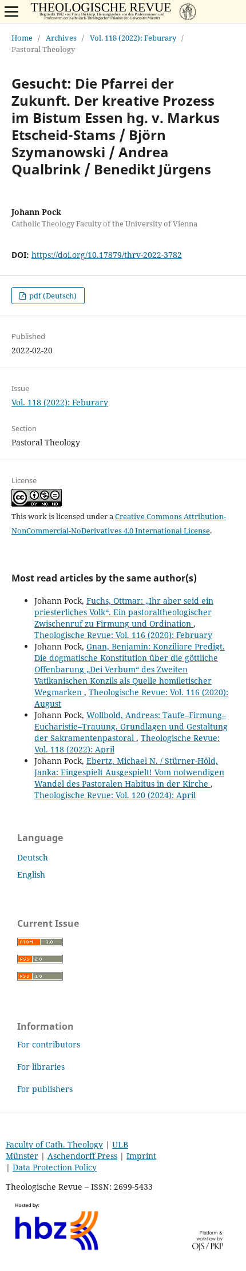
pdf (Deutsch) (52, 295)
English (31, 874)
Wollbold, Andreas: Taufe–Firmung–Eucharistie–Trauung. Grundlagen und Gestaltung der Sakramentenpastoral (131, 726)
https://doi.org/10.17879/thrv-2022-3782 (106, 254)
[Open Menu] (11, 11)
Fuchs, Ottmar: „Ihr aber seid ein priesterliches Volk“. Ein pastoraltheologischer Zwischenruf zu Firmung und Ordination (123, 612)
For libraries (41, 1066)
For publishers (45, 1088)
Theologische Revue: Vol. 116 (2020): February (123, 634)
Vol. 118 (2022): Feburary (133, 38)
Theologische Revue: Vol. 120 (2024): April (115, 795)
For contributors (48, 1044)
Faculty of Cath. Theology (54, 1144)
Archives (61, 38)
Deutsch (32, 857)
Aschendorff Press (82, 1155)
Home (22, 38)
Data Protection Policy (55, 1167)
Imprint (141, 1155)
